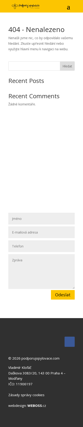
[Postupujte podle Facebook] (70, 342)
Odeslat (63, 294)
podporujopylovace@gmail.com (40, 180)
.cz (36, 405)
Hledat (67, 66)
